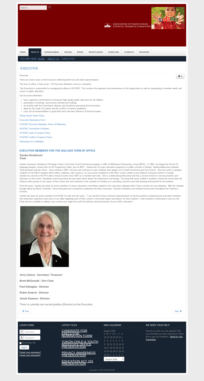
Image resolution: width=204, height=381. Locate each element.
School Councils (96, 52)
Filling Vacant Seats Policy (32, 115)
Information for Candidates (32, 141)
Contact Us (129, 52)
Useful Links (113, 52)
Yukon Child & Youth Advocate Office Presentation (80, 344)
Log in (24, 347)
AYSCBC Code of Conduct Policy (35, 133)
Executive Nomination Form (32, 120)
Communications (51, 52)
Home (23, 52)
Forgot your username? (30, 352)
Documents (144, 52)
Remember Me (29, 343)
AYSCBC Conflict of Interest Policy (36, 137)
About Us (35, 52)
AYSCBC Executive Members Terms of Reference (43, 124)
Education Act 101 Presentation (77, 362)
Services (68, 52)
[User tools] (180, 76)
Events (80, 52)
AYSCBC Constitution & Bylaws (34, 128)
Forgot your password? (29, 355)
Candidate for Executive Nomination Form (77, 333)
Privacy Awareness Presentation (79, 354)
